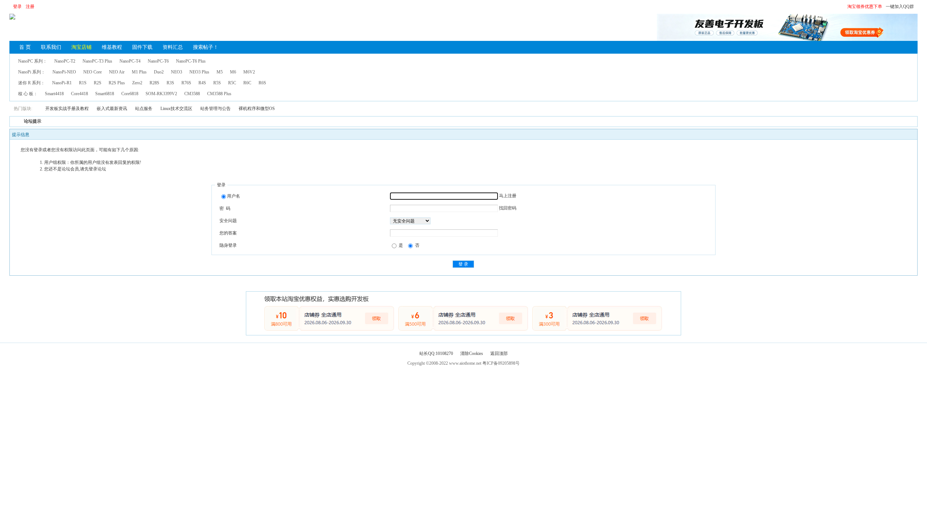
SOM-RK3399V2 (161, 93)
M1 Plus (139, 72)
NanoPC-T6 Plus (191, 61)
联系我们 (51, 47)
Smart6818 (104, 93)
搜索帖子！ (205, 47)
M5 (220, 72)
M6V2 (249, 72)
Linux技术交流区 (176, 108)
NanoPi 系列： (31, 72)
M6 (233, 72)
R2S (97, 82)
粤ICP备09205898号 (501, 363)
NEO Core (92, 72)
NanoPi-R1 (62, 82)
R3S (170, 82)
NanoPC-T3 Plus (97, 61)
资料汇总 (173, 47)
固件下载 (142, 47)
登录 (17, 6)
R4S (202, 82)
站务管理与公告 (215, 108)
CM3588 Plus (219, 93)
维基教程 (112, 47)
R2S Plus (117, 82)
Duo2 (159, 72)
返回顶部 (499, 353)
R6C (247, 82)
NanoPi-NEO (64, 72)
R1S (83, 82)
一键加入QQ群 (900, 6)
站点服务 (143, 108)
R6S (262, 82)
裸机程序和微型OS (257, 108)
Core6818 (129, 93)
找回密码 (507, 208)
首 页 (25, 47)
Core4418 (79, 93)
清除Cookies (471, 353)
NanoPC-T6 (158, 61)
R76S (186, 82)
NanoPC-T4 (129, 61)
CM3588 (192, 93)
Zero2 (137, 82)
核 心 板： (28, 93)
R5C (232, 82)
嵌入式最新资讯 (112, 108)
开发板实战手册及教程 (67, 108)
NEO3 (176, 72)
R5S (217, 82)
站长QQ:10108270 (436, 353)
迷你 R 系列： (31, 82)
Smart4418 (54, 93)
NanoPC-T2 (64, 61)
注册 (30, 6)
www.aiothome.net (465, 363)
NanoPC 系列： (32, 61)
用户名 (233, 196)
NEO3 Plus (199, 72)
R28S (154, 82)
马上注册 (507, 195)
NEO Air (117, 72)
